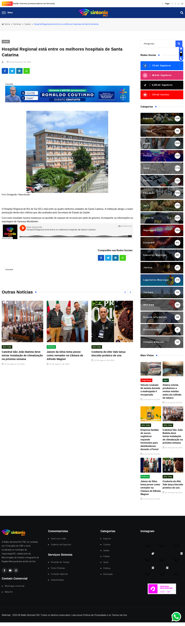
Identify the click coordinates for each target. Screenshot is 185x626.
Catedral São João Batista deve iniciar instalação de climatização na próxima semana (22, 355)
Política (51, 347)
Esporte (107, 539)
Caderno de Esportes (61, 545)
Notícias (17, 24)
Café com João (58, 539)
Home (7, 24)
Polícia (106, 556)
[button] (125, 292)
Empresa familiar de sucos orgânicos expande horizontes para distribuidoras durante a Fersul (149, 440)
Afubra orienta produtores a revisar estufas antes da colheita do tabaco (172, 391)
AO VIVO (7, 3)
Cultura (106, 545)
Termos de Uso (119, 615)
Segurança (146, 380)
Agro (166, 380)
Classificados (57, 580)
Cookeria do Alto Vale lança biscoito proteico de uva (173, 484)
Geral (105, 562)
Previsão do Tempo (60, 562)
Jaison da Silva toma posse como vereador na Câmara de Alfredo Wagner (65, 355)
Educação (108, 574)
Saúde (27, 24)
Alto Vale (7, 347)
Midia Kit (9, 592)
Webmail (6, 615)
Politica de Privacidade (94, 615)
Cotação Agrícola (59, 574)
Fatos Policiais (58, 568)
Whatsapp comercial (14, 586)
